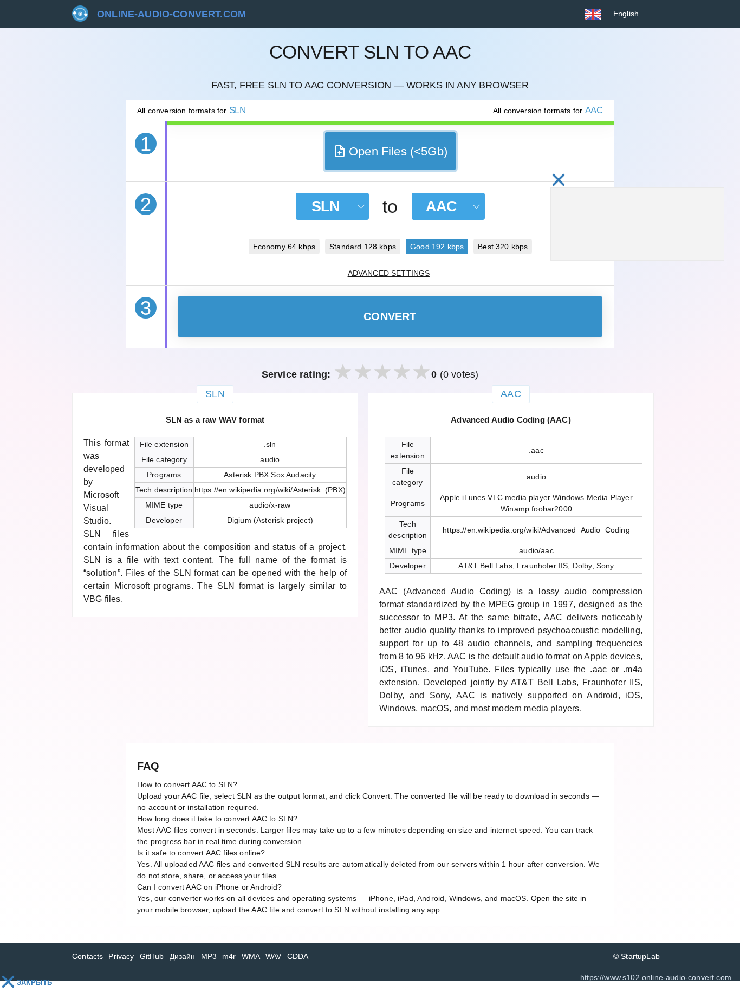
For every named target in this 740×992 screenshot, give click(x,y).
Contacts (87, 956)
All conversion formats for (191, 110)
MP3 (209, 956)
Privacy (121, 956)
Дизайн (183, 956)
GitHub (152, 956)
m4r (229, 956)
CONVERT (390, 316)
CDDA (298, 956)
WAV (273, 956)
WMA (251, 956)
